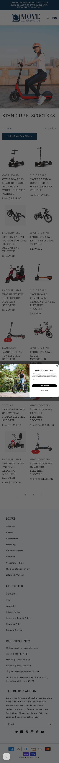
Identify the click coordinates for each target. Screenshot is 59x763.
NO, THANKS (44, 390)
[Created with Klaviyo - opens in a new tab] (29, 398)
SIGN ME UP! (44, 386)
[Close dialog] (57, 366)
